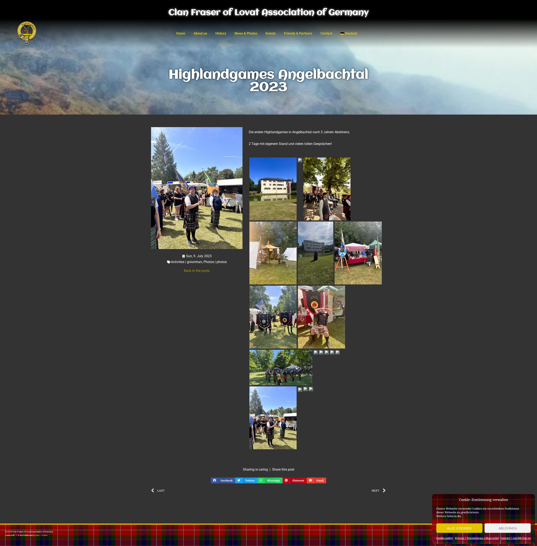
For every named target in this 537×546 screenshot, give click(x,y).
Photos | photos (215, 262)
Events (271, 33)
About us (200, 33)
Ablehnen (508, 528)
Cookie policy (444, 538)
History (220, 33)
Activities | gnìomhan (186, 262)
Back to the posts (197, 271)
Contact (326, 33)
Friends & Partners (298, 33)
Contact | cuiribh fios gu (516, 538)
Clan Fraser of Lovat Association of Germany (268, 12)
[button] (223, 480)
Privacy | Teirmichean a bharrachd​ (477, 538)
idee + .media (41, 535)
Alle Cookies (459, 528)
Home (180, 33)
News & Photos (246, 33)
